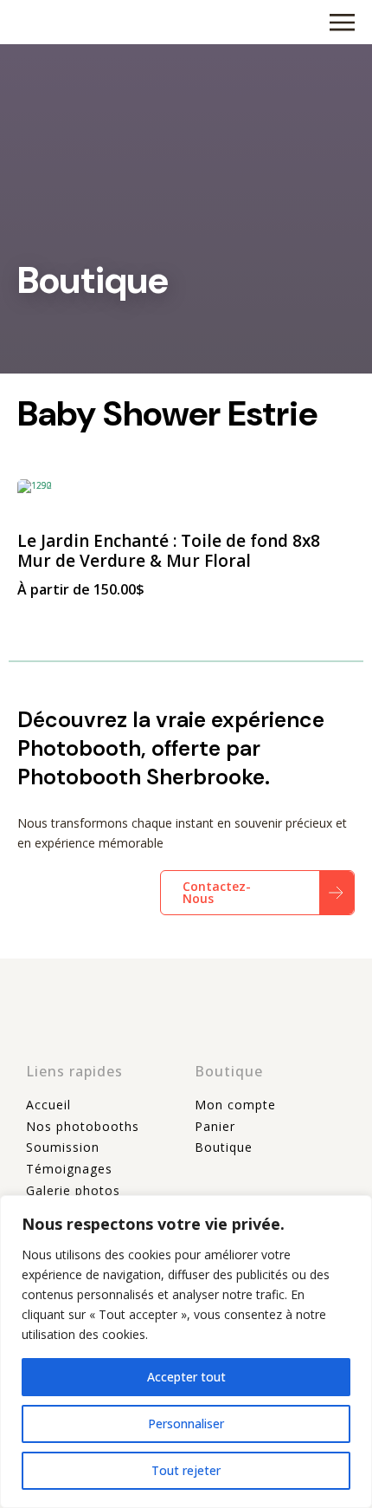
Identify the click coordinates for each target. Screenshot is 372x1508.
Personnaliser (186, 1423)
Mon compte (235, 1104)
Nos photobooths (82, 1126)
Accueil (48, 1104)
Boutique (224, 1147)
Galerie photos (73, 1190)
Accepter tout (186, 1376)
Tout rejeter (186, 1470)
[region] (186, 1351)
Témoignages (69, 1168)
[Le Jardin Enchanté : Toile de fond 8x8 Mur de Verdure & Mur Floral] (186, 496)
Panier (215, 1126)
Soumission (62, 1147)
